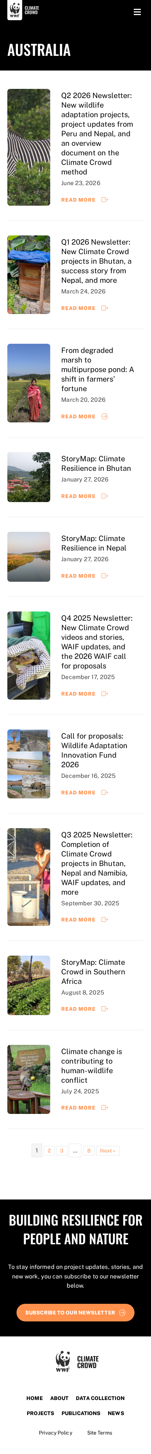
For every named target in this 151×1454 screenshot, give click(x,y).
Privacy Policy (55, 1433)
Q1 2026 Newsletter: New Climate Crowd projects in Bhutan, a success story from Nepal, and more (96, 261)
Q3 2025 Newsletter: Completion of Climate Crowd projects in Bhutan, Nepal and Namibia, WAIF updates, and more (97, 863)
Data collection (100, 1398)
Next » (108, 1151)
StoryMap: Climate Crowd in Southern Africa (93, 972)
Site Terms (99, 1433)
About (59, 1398)
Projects (40, 1413)
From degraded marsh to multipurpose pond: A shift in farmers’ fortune (97, 369)
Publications (81, 1413)
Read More (79, 200)
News (116, 1413)
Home (34, 1398)
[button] (75, 1312)
